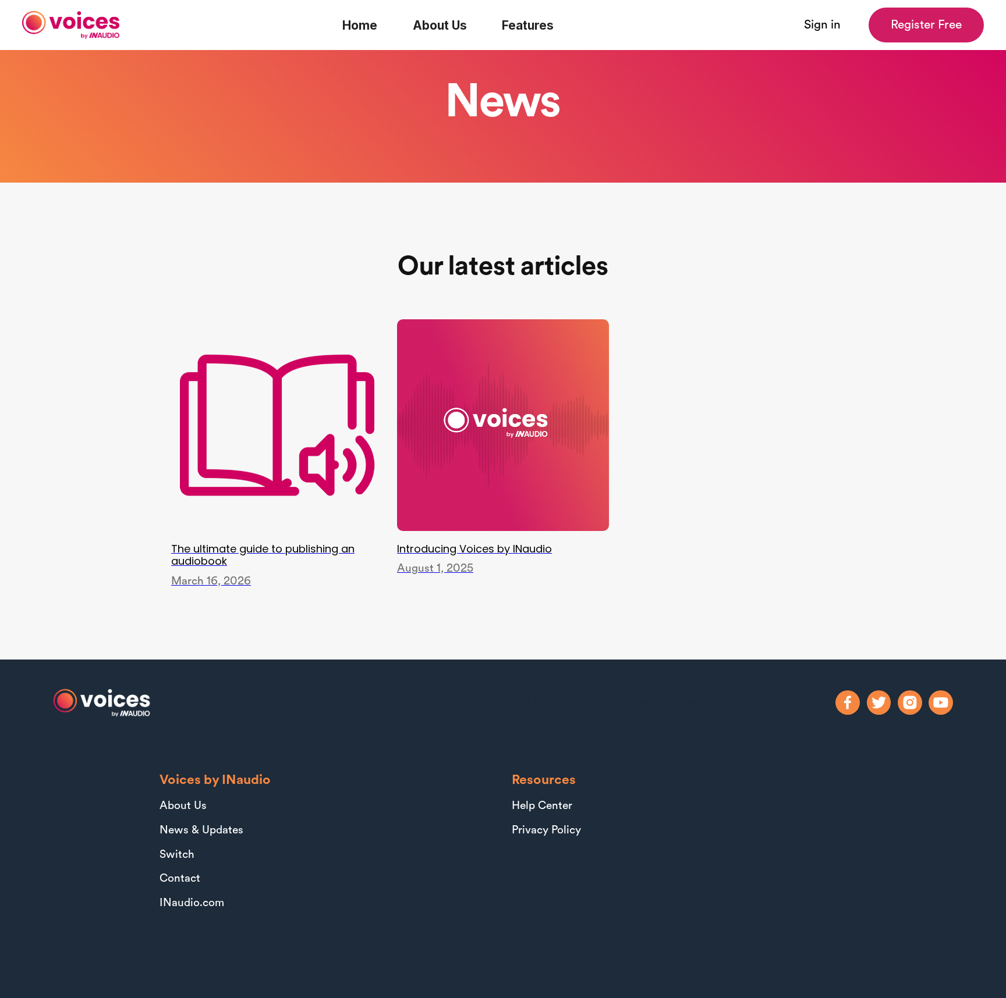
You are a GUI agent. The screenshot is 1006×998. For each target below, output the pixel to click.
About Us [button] (183, 806)
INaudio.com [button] (192, 903)
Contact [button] (180, 879)
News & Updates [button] (201, 830)
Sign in (822, 25)
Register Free (926, 25)
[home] (70, 25)
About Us (440, 25)
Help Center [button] (542, 806)
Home (359, 25)
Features (528, 25)
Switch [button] (177, 855)
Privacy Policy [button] (546, 830)
